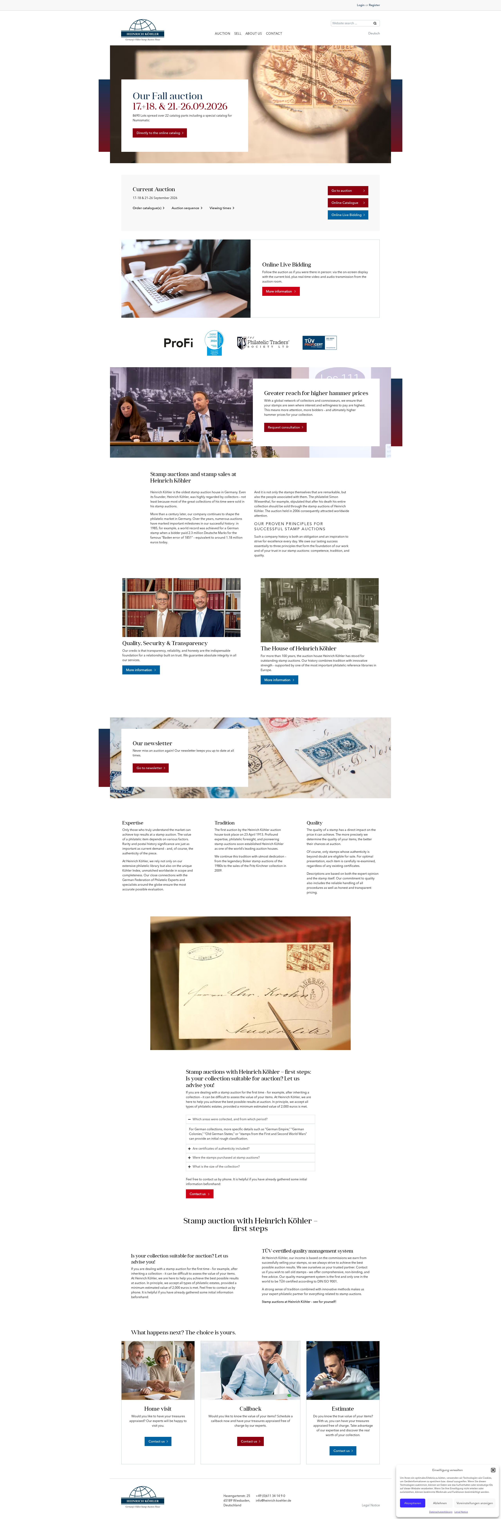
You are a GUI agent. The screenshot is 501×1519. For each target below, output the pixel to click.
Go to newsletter (149, 768)
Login (361, 5)
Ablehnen (440, 1503)
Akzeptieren (412, 1503)
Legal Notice (461, 1512)
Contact (274, 33)
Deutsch (374, 33)
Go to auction (342, 191)
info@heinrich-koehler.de (273, 1500)
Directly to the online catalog (158, 133)
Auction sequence (185, 208)
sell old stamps (295, 1272)
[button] (493, 1470)
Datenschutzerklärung (440, 1512)
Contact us (157, 1441)
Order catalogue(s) (147, 208)
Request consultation (284, 427)
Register (374, 5)
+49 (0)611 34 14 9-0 (270, 1496)
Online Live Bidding (347, 215)
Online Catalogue (345, 203)
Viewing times (220, 208)
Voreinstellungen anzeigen (475, 1503)
